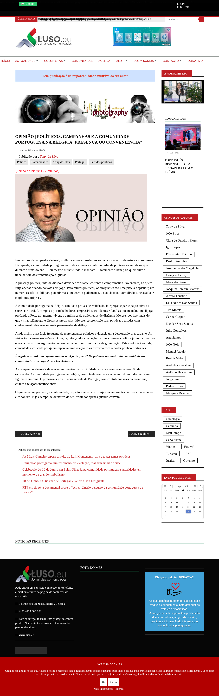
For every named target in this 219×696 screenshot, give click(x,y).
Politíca (21, 162)
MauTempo (173, 433)
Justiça (170, 460)
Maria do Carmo (177, 282)
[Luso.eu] (45, 39)
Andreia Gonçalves (178, 365)
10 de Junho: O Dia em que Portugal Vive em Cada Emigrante (63, 481)
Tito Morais (173, 310)
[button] (27, 61)
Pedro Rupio (174, 386)
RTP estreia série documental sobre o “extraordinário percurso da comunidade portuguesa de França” (82, 490)
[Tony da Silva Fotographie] (85, 109)
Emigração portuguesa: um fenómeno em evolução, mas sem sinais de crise (71, 463)
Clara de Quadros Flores (182, 240)
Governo (189, 460)
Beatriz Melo (174, 358)
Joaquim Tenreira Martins (182, 289)
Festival (189, 446)
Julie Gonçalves (176, 330)
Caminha (172, 426)
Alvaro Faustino (176, 296)
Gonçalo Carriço (177, 275)
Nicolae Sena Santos (179, 323)
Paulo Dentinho (176, 261)
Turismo (171, 453)
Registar (183, 7)
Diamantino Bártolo (179, 254)
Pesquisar (201, 19)
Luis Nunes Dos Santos (181, 303)
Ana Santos (173, 337)
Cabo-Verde (174, 440)
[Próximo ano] (200, 486)
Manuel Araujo (176, 351)
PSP (188, 453)
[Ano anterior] (165, 486)
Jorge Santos (174, 379)
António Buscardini (179, 372)
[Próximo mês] (195, 486)
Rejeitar (113, 682)
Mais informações (103, 688)
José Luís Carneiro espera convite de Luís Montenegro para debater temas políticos (76, 456)
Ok (103, 682)
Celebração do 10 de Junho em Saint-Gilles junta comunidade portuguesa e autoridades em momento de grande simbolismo (81, 472)
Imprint (119, 688)
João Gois (172, 344)
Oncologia (173, 419)
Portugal (80, 162)
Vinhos (170, 446)
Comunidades (39, 162)
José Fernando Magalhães (182, 268)
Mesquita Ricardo (177, 393)
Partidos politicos (101, 162)
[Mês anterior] (170, 486)
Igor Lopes (173, 247)
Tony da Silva (61, 162)
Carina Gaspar (175, 316)
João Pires (172, 233)
